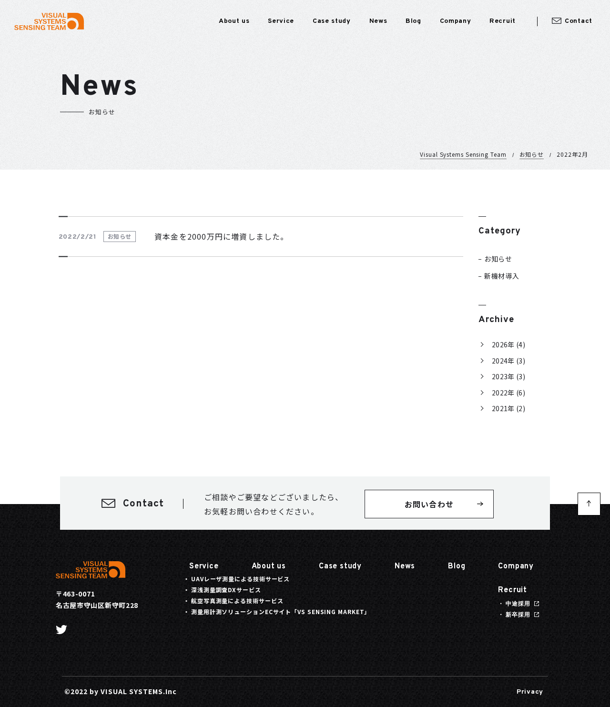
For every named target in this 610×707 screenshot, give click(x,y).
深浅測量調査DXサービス (226, 590)
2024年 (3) (508, 360)
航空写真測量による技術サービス (237, 600)
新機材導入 (501, 276)
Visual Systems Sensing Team (463, 154)
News (405, 566)
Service (204, 566)
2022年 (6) (508, 392)
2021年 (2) (508, 408)
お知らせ (531, 154)
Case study (340, 566)
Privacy (530, 692)
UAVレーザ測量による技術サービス (240, 579)
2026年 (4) (508, 344)
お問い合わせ (429, 504)
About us (269, 566)
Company (516, 566)
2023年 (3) (508, 376)
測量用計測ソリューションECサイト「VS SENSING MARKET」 (280, 611)
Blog (456, 566)
